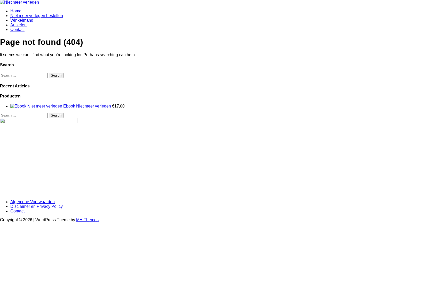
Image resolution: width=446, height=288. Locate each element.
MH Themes (87, 220)
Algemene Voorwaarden (32, 202)
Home (15, 11)
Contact (17, 29)
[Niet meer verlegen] (19, 2)
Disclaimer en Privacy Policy (36, 206)
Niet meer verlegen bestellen (36, 15)
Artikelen (18, 25)
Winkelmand (21, 20)
